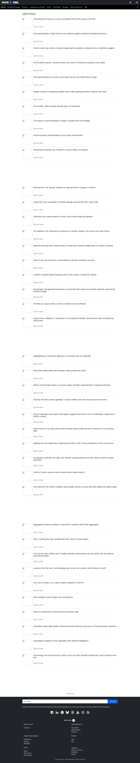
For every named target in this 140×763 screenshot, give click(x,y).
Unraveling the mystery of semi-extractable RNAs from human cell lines (64, 19)
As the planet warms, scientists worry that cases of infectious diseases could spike (69, 63)
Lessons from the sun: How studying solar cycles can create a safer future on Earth (69, 568)
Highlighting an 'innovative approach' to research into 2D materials (62, 356)
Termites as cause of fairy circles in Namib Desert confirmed (59, 304)
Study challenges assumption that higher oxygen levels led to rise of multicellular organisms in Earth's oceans (74, 415)
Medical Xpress (75, 730)
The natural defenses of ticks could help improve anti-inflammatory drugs (65, 77)
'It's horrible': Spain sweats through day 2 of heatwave (56, 106)
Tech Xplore (74, 728)
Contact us (27, 728)
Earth (49, 7)
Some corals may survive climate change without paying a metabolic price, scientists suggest (73, 48)
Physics (25, 7)
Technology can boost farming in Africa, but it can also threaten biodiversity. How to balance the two (74, 656)
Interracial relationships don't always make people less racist (59, 370)
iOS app (26, 741)
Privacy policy (28, 755)
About (25, 751)
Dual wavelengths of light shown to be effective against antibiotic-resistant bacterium (70, 33)
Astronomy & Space (37, 7)
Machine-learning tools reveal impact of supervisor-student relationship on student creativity (73, 246)
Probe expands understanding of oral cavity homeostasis (58, 135)
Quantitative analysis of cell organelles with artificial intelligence (60, 641)
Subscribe (113, 701)
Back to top (67, 720)
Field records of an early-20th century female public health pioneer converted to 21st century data (73, 430)
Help (72, 739)
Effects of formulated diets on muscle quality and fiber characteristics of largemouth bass (71, 385)
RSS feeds (27, 743)
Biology (65, 7)
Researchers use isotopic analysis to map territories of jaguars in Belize (64, 187)
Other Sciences (76, 7)
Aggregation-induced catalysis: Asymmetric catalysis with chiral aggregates (66, 524)
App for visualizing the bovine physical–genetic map (55, 612)
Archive (73, 754)
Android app (27, 739)
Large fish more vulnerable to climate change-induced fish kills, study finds (65, 202)
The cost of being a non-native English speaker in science (58, 583)
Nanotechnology (13, 7)
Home (3, 7)
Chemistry (57, 7)
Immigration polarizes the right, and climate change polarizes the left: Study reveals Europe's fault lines (73, 459)
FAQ (72, 741)
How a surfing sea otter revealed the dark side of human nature (60, 539)
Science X (74, 732)
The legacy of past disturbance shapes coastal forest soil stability (61, 121)
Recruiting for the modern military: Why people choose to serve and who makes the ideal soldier (75, 487)
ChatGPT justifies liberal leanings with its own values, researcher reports (64, 275)
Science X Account (76, 750)
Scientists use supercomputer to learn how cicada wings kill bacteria (63, 217)
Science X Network (80, 759)
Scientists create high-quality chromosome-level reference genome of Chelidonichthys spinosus (74, 626)
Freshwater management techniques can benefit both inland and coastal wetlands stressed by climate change (74, 290)
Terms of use (27, 753)
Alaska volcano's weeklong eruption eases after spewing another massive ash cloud (69, 92)
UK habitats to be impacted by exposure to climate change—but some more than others (71, 231)
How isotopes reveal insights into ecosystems (53, 597)
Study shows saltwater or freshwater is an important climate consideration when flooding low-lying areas (73, 319)
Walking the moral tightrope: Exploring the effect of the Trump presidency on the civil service (73, 443)
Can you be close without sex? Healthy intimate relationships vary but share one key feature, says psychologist (73, 555)
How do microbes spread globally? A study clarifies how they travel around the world (70, 400)
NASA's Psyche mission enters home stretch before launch (59, 472)
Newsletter (74, 752)
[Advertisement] (70, 173)
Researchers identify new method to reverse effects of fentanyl (60, 150)
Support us (74, 748)
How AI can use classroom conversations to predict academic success (63, 260)
